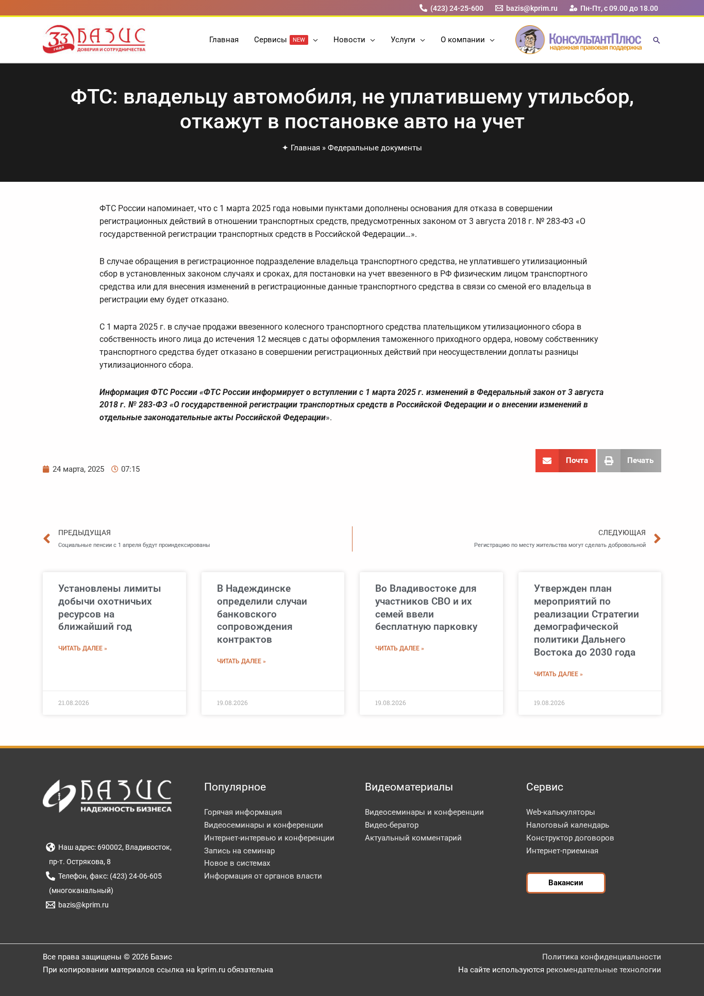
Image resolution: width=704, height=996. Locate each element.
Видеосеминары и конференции (263, 825)
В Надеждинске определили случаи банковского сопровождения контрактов (262, 613)
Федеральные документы (375, 147)
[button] (313, 40)
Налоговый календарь (567, 825)
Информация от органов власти (263, 876)
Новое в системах (237, 863)
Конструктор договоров (570, 838)
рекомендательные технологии (603, 969)
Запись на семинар (239, 850)
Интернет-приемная (562, 850)
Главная (305, 147)
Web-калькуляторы (560, 812)
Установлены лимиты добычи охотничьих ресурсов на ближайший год (109, 607)
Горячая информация (243, 812)
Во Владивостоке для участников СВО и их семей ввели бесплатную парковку (426, 607)
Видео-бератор (391, 825)
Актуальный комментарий (413, 838)
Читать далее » (82, 648)
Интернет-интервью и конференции (269, 838)
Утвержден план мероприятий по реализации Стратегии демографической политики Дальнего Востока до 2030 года (586, 620)
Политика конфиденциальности (601, 956)
